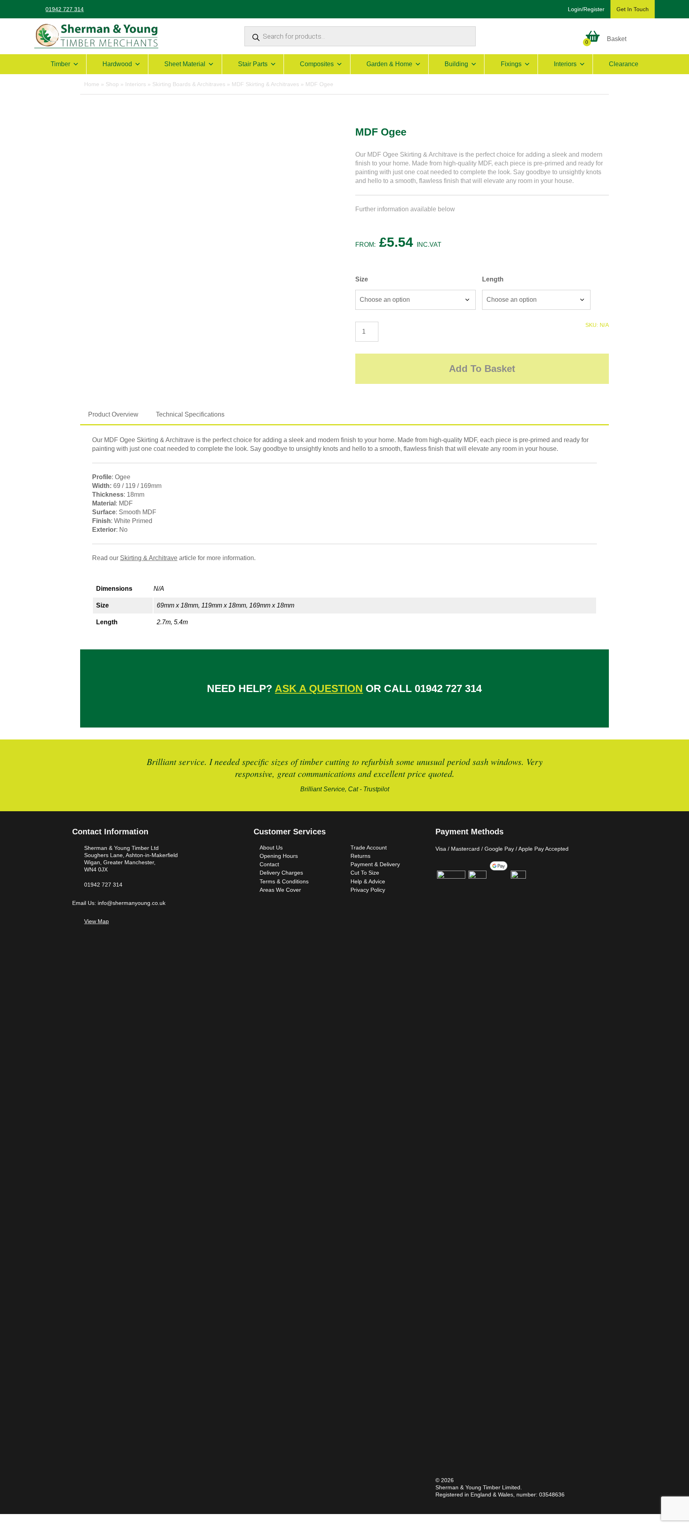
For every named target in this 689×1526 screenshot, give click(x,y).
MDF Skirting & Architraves (265, 84)
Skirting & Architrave (148, 558)
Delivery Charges (281, 872)
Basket (616, 38)
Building (456, 64)
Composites (317, 64)
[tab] (113, 414)
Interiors (565, 64)
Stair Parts (253, 64)
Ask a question (319, 688)
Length (493, 279)
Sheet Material (184, 64)
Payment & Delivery (375, 864)
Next (609, 775)
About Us (271, 847)
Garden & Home (389, 64)
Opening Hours (279, 856)
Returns (360, 856)
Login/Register (586, 9)
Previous (79, 775)
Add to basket (482, 368)
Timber (60, 64)
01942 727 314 (64, 9)
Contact (269, 864)
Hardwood (117, 64)
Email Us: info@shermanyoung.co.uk (118, 903)
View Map (96, 921)
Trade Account (368, 847)
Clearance (623, 64)
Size (361, 279)
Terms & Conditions (284, 881)
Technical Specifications (190, 414)
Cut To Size (364, 872)
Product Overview (113, 414)
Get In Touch (632, 9)
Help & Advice (367, 881)
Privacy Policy (367, 890)
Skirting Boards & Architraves (188, 84)
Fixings (511, 64)
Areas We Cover (280, 890)
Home (91, 84)
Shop (112, 84)
